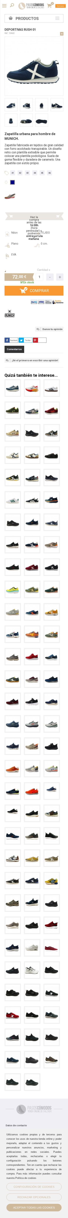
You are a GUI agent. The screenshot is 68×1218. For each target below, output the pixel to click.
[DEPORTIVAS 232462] (12, 964)
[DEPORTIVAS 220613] (12, 583)
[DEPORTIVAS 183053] (12, 762)
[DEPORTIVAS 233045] (32, 516)
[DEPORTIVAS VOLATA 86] (12, 874)
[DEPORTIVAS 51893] (32, 986)
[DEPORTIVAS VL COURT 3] (51, 382)
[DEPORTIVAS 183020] (32, 942)
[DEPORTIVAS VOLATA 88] (32, 852)
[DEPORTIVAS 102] (12, 404)
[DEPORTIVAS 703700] (12, 382)
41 (13, 173)
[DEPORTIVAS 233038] (51, 673)
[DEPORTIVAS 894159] (32, 427)
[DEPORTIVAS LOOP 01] (51, 539)
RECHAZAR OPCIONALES (33, 1197)
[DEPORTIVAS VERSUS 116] (32, 539)
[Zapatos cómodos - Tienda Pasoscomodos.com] (31, 6)
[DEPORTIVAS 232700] (51, 695)
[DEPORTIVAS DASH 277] (32, 583)
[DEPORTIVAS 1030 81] (51, 807)
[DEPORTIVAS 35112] (51, 874)
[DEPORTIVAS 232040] (32, 1076)
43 (27, 173)
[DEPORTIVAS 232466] (12, 942)
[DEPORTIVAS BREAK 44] (12, 673)
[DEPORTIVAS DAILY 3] (51, 942)
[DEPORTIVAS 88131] (32, 628)
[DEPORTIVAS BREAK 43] (51, 449)
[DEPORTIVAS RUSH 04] (51, 427)
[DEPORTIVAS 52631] (32, 1009)
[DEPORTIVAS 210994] (32, 740)
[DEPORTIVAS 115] (32, 762)
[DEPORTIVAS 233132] (51, 650)
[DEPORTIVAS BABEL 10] (12, 471)
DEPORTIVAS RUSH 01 (20, 29)
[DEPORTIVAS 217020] (51, 718)
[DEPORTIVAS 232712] (51, 897)
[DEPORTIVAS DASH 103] (51, 986)
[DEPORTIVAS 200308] (51, 740)
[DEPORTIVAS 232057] (12, 1076)
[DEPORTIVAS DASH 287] (32, 561)
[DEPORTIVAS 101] (12, 427)
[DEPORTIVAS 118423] (32, 807)
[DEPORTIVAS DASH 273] (51, 583)
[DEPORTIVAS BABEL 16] (51, 606)
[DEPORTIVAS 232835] (32, 695)
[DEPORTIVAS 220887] (12, 718)
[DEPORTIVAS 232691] (51, 964)
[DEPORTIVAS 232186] (12, 561)
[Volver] (61, 34)
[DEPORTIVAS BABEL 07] (12, 852)
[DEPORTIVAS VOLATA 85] (51, 516)
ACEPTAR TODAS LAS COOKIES (34, 1207)
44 (35, 173)
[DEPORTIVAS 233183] (32, 650)
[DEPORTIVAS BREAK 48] (32, 606)
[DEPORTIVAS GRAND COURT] (12, 494)
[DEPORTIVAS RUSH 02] (12, 449)
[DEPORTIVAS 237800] (12, 650)
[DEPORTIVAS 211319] (12, 740)
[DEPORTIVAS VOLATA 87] (51, 852)
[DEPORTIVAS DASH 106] (12, 1009)
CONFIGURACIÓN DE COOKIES (34, 1186)
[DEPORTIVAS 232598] (12, 830)
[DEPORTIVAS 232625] (51, 919)
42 (20, 173)
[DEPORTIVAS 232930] (12, 539)
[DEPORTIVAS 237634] (12, 897)
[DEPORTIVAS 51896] (32, 964)
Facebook (13, 340)
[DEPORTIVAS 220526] (51, 494)
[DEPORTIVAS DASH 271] (32, 404)
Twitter (28, 340)
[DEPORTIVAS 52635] (12, 516)
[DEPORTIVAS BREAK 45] (32, 449)
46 (49, 173)
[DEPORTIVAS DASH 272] (12, 606)
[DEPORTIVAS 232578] (12, 986)
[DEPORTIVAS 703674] (32, 382)
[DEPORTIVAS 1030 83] (32, 471)
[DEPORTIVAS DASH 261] (32, 874)
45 (42, 173)
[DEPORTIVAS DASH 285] (51, 561)
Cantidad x (43, 270)
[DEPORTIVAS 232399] (32, 830)
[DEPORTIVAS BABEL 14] (12, 628)
